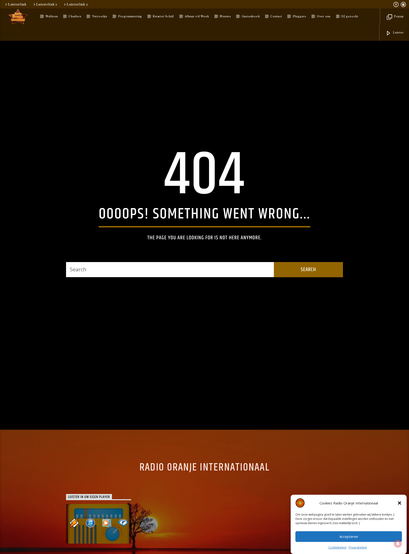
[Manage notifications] (398, 543)
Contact (276, 16)
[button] (399, 503)
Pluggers (299, 16)
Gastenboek (251, 16)
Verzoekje (99, 16)
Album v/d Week (197, 16)
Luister (398, 32)
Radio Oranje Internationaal (204, 486)
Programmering (130, 16)
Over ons (324, 16)
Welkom (52, 16)
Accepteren (348, 536)
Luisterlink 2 (46, 4)
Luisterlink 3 (77, 4)
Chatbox (74, 16)
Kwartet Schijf (163, 16)
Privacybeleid (358, 547)
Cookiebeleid (337, 547)
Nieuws (225, 16)
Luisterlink (17, 4)
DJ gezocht (349, 16)
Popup (398, 16)
